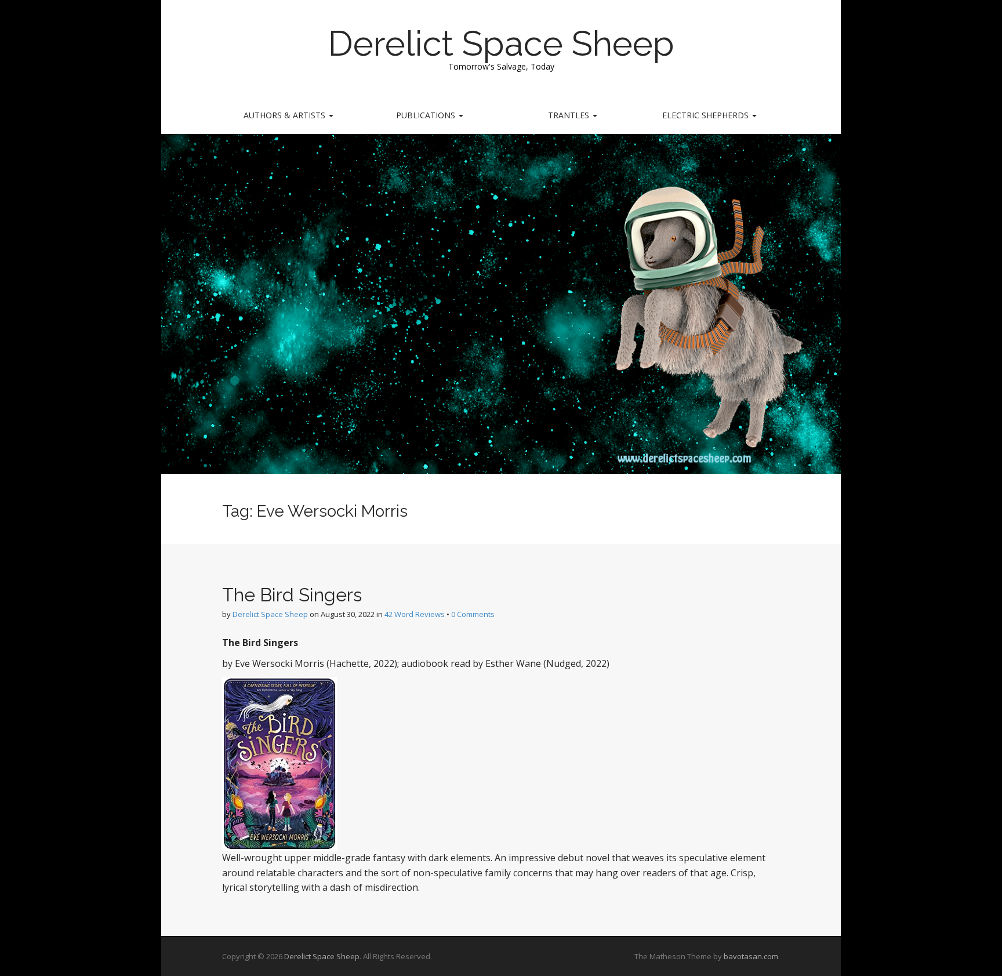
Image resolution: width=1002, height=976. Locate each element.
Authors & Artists (286, 115)
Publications (427, 115)
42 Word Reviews (414, 614)
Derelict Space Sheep (501, 43)
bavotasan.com (751, 956)
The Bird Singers (292, 594)
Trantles (569, 115)
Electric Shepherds (706, 115)
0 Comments (473, 614)
